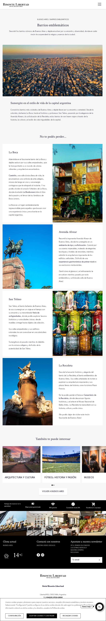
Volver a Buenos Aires (53, 491)
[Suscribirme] (99, 559)
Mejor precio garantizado (32, 507)
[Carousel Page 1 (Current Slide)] (52, 485)
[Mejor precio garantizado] (33, 505)
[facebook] (38, 555)
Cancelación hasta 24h (73, 507)
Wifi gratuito (53, 507)
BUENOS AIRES (43, 19)
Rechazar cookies (70, 616)
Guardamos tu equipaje (93, 507)
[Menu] (98, 4)
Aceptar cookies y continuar (41, 616)
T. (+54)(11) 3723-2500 (53, 597)
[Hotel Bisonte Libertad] (16, 7)
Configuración (14, 616)
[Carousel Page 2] (53, 485)
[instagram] (42, 555)
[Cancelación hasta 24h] (53, 505)
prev (5, 462)
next (100, 462)
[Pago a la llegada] (93, 505)
